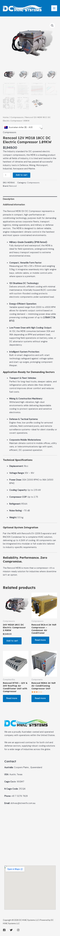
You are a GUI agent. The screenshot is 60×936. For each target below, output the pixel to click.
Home (6, 117)
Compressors (16, 117)
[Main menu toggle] (54, 8)
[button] (52, 25)
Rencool (13, 186)
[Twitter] (11, 930)
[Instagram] (18, 930)
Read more (40, 640)
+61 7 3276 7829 (19, 796)
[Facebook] (4, 930)
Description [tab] (8, 199)
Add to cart (21, 175)
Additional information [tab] (14, 204)
